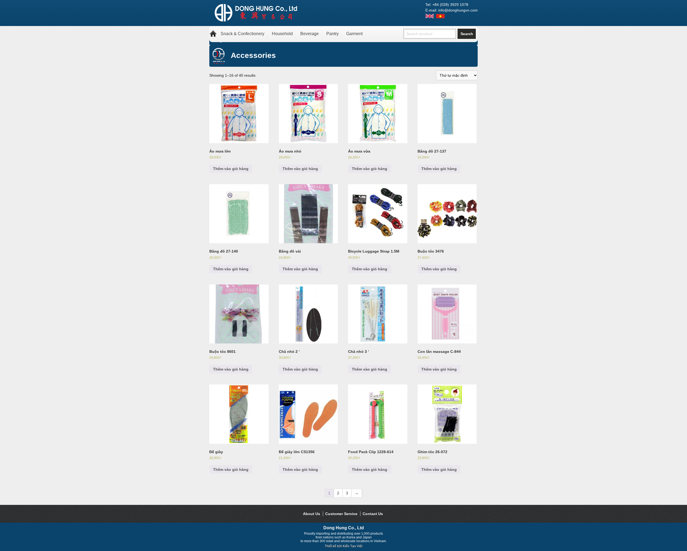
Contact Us (373, 514)
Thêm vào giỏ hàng (231, 169)
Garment (354, 33)
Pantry (332, 33)
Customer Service (341, 514)
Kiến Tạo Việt (352, 546)
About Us (311, 514)
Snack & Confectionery (242, 33)
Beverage (309, 33)
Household (282, 33)
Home (213, 34)
